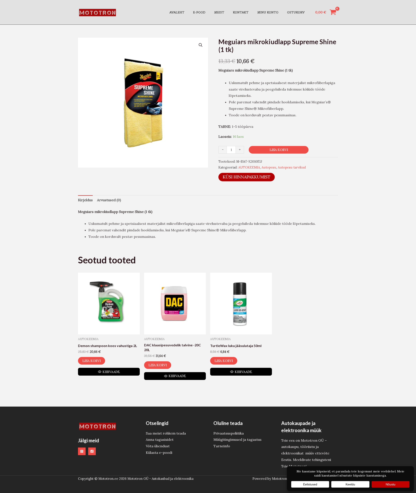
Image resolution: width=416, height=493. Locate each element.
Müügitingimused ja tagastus (237, 439)
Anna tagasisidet (160, 439)
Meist (219, 12)
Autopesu (269, 167)
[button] (201, 45)
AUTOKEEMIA (249, 167)
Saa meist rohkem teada (166, 433)
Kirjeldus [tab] (85, 200)
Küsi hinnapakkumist (246, 177)
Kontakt (241, 12)
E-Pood (199, 12)
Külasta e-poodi (159, 452)
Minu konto (267, 12)
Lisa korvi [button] (91, 361)
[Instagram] (82, 451)
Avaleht (176, 12)
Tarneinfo (221, 446)
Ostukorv (296, 12)
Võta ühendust (158, 446)
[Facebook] (92, 451)
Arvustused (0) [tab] (109, 200)
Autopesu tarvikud (292, 167)
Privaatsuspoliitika (228, 433)
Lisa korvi (279, 150)
